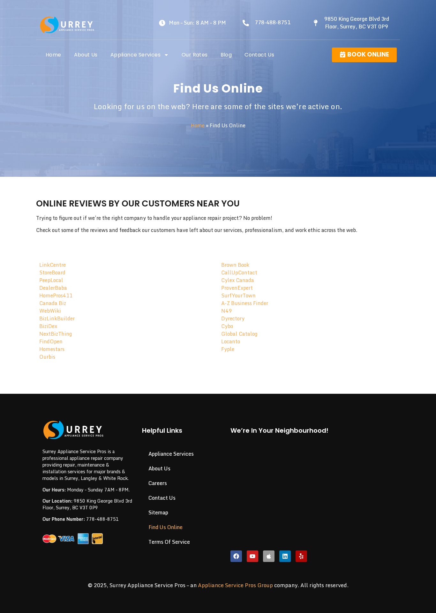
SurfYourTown (238, 295)
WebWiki (50, 311)
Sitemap (158, 512)
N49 (226, 311)
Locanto (230, 341)
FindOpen (51, 341)
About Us (86, 54)
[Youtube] (252, 556)
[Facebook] (236, 556)
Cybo (227, 326)
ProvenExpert (237, 288)
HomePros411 (55, 295)
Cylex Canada (237, 280)
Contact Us (259, 54)
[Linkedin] (285, 556)
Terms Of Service (169, 542)
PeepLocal (51, 280)
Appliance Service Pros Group (235, 585)
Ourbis (47, 357)
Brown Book (235, 265)
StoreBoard (52, 272)
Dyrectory (232, 318)
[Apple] (268, 556)
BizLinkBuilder (57, 318)
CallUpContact (239, 272)
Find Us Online (165, 527)
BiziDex (48, 326)
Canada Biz (52, 303)
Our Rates (195, 54)
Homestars (51, 349)
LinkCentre (52, 265)
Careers (157, 483)
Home (53, 54)
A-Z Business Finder (244, 303)
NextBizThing (55, 334)
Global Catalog (239, 334)
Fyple (227, 349)
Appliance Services (135, 54)
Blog (226, 54)
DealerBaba (53, 288)
